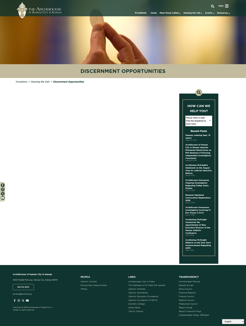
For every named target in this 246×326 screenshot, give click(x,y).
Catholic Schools (89, 282)
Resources (222, 13)
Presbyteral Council (188, 304)
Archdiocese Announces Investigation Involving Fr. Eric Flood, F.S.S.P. (198, 210)
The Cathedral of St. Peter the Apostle (146, 285)
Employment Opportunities (94, 285)
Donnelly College (136, 304)
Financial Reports (187, 293)
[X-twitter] (23, 300)
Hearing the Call (40, 81)
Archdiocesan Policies (189, 282)
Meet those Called (169, 13)
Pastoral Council (186, 300)
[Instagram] (19, 300)
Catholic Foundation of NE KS (142, 300)
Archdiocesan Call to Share (141, 282)
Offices (84, 289)
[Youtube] (27, 300)
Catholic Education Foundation (143, 296)
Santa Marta (134, 308)
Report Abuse (185, 308)
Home (154, 13)
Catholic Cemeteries (138, 293)
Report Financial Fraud (190, 311)
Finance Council (186, 296)
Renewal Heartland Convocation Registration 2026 (198, 198)
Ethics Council (185, 289)
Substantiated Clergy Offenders (194, 315)
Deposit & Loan (186, 285)
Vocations (21, 81)
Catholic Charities (136, 289)
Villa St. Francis (135, 311)
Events (208, 13)
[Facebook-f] (14, 300)
